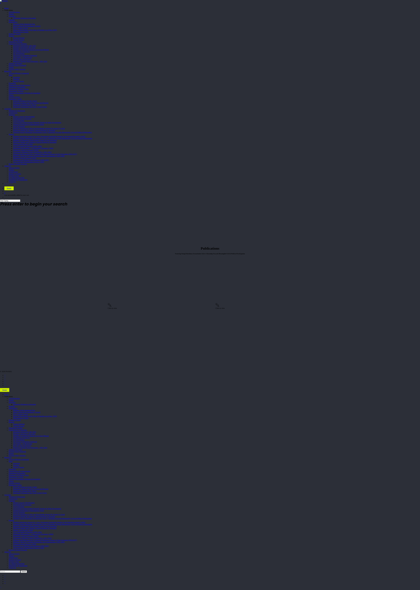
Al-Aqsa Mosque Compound (19, 459)
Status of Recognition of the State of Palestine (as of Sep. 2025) (35, 416)
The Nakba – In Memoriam (22, 444)
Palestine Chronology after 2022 (24, 434)
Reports (11, 422)
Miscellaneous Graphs (20, 418)
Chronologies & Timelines (18, 430)
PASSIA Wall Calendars (17, 455)
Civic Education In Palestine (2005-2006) (27, 532)
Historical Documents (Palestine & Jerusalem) (24, 479)
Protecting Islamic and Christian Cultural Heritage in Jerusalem (34, 528)
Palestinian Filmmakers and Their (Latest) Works (30, 493)
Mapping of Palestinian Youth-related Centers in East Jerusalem (35, 526)
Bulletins (12, 406)
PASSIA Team (14, 562)
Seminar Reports (19, 424)
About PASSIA (14, 554)
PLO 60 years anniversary (22, 446)
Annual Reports (18, 426)
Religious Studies (15, 420)
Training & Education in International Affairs (28, 511)
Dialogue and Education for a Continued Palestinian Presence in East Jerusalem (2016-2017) (45, 540)
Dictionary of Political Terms (19, 475)
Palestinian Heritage (16, 428)
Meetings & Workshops (17, 497)
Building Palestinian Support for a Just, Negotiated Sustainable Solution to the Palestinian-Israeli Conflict (49, 522)
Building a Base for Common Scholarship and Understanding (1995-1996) (39, 542)
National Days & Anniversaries (19, 471)
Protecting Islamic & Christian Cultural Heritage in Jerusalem (34, 516)
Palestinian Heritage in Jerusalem (24, 404)
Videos (11, 481)
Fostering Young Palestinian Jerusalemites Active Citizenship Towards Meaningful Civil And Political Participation (52, 524)
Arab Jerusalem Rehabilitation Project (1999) (28, 548)
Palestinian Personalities (17, 473)
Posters (11, 453)
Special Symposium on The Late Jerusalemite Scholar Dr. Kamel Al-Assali (39, 514)
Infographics (13, 408)
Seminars (12, 501)
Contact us (12, 568)
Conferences (13, 499)
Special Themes (18, 467)
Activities (7, 495)
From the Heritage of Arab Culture (25, 487)
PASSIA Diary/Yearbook (17, 452)
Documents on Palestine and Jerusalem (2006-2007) (31, 546)
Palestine (16, 465)
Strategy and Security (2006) (23, 530)
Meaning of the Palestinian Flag (24, 410)
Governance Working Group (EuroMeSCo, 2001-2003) (32, 538)
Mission (11, 556)
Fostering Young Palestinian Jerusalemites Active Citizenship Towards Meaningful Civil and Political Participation (52, 518)
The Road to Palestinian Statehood (25, 442)
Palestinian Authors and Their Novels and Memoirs (30, 489)
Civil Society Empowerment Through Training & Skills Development (37, 509)
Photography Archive (16, 477)
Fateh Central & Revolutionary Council (26, 412)
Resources (7, 457)
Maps (11, 461)
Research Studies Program (18, 550)
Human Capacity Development (24, 503)
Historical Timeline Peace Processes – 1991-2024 (30, 448)
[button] (0, 587)
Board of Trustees (15, 560)
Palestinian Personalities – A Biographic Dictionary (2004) (33, 534)
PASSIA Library (14, 483)
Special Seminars (19, 513)
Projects (11, 520)
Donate (9, 188)
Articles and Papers (15, 450)
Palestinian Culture (15, 485)
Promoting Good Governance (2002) (26, 536)
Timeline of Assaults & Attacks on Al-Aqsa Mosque (31, 436)
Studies (11, 400)
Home (6, 394)
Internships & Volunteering (18, 566)
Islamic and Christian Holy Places (24, 491)
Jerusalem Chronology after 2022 (24, 432)
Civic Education (18, 507)
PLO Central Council (20, 414)
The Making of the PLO (21, 438)
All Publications (14, 398)
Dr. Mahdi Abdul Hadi (16, 564)
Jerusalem (12, 402)
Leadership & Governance (22, 505)
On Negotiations (18, 440)
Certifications (13, 558)
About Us (7, 552)
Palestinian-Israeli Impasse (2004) (24, 544)
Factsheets (12, 469)
